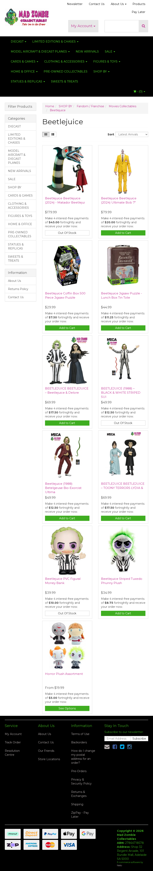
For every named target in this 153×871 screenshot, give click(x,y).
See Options (67, 708)
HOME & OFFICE (23, 71)
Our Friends (46, 751)
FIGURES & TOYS (105, 61)
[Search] (143, 26)
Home (49, 106)
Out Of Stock (67, 233)
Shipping (77, 804)
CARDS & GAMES (23, 61)
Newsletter (74, 4)
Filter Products (20, 106)
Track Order (13, 742)
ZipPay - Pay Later (80, 814)
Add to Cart (123, 233)
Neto (119, 865)
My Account (82, 26)
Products (138, 4)
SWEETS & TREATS (64, 81)
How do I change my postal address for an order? (83, 757)
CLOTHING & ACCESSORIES (64, 61)
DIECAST (17, 41)
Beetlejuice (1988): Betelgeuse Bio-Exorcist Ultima (63, 488)
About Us (118, 4)
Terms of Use (80, 734)
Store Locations (49, 759)
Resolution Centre (12, 753)
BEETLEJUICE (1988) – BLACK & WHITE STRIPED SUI (120, 392)
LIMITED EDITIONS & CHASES (54, 41)
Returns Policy (18, 289)
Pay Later (138, 12)
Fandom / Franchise (90, 106)
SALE (109, 51)
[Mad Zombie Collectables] (27, 16)
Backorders (79, 742)
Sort (110, 134)
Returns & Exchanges (78, 794)
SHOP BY (100, 71)
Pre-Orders (78, 771)
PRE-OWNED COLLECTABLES (65, 71)
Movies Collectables (122, 106)
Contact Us (96, 4)
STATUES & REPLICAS (27, 81)
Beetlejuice (58, 110)
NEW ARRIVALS (87, 51)
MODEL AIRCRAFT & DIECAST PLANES (39, 51)
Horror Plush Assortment (64, 674)
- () (139, 91)
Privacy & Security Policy (81, 781)
